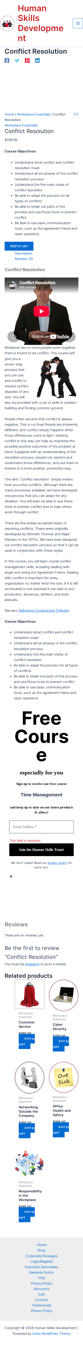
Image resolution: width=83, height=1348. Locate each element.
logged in (32, 964)
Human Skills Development (41, 23)
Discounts (41, 1289)
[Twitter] (17, 60)
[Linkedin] (37, 60)
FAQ (41, 1278)
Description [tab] (24, 253)
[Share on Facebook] (46, 893)
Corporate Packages (42, 1256)
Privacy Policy (41, 1283)
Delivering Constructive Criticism (44, 610)
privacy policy (57, 863)
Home (9, 114)
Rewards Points (41, 1272)
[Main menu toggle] (78, 23)
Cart (41, 1294)
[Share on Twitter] (46, 900)
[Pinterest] (27, 60)
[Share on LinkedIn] (46, 907)
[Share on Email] (46, 913)
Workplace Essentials (33, 114)
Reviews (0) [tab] (24, 259)
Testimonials (41, 1305)
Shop (41, 1250)
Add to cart (19, 246)
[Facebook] (7, 60)
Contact (41, 1300)
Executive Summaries (41, 1267)
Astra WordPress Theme (51, 1334)
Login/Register (41, 1261)
